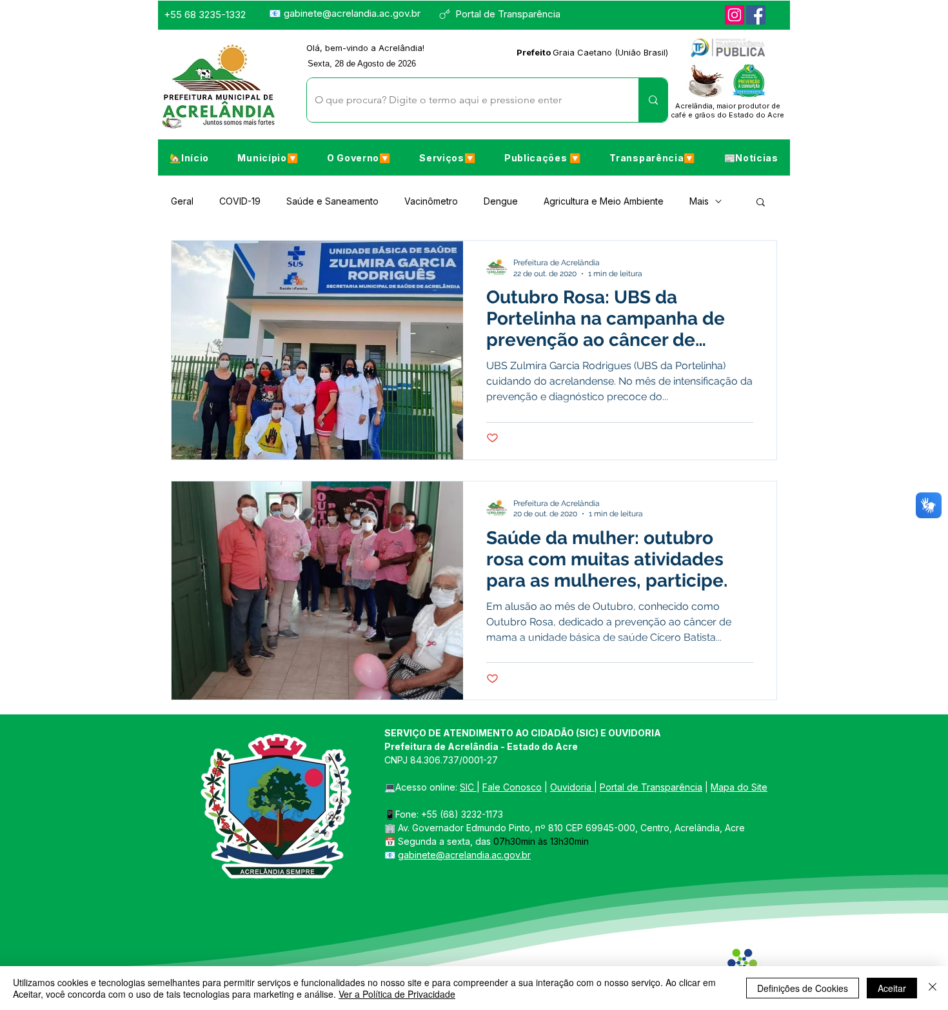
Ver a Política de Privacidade (397, 993)
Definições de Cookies (802, 988)
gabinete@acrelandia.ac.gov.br (352, 13)
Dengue (501, 201)
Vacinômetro (431, 201)
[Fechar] (932, 988)
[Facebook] (755, 15)
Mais (699, 201)
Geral (182, 201)
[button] (268, 157)
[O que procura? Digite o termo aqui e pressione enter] (652, 100)
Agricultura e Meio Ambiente (604, 201)
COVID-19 (240, 201)
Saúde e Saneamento (332, 201)
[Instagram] (734, 15)
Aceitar (892, 988)
